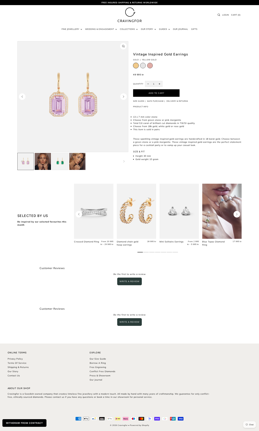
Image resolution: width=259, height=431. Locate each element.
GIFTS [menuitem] (194, 29)
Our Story (13, 371)
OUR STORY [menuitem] (147, 29)
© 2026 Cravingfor (119, 425)
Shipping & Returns (18, 367)
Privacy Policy (15, 358)
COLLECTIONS (127, 29)
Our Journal (96, 379)
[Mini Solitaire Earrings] (179, 211)
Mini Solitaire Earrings (171, 241)
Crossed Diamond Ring (86, 241)
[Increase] (159, 84)
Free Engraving (98, 367)
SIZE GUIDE (138, 101)
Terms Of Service (17, 363)
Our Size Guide (98, 358)
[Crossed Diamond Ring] (93, 211)
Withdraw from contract (24, 423)
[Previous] (22, 96)
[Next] (123, 96)
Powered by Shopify (139, 425)
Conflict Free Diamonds (102, 371)
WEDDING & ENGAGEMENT (100, 29)
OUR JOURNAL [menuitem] (180, 29)
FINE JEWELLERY (71, 29)
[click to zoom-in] (123, 46)
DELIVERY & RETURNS (177, 101)
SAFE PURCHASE (155, 101)
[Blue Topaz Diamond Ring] (222, 211)
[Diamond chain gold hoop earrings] (136, 211)
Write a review (129, 281)
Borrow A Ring (98, 363)
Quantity (138, 84)
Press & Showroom (100, 375)
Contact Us (14, 375)
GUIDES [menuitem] (163, 29)
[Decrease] (148, 84)
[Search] (219, 15)
